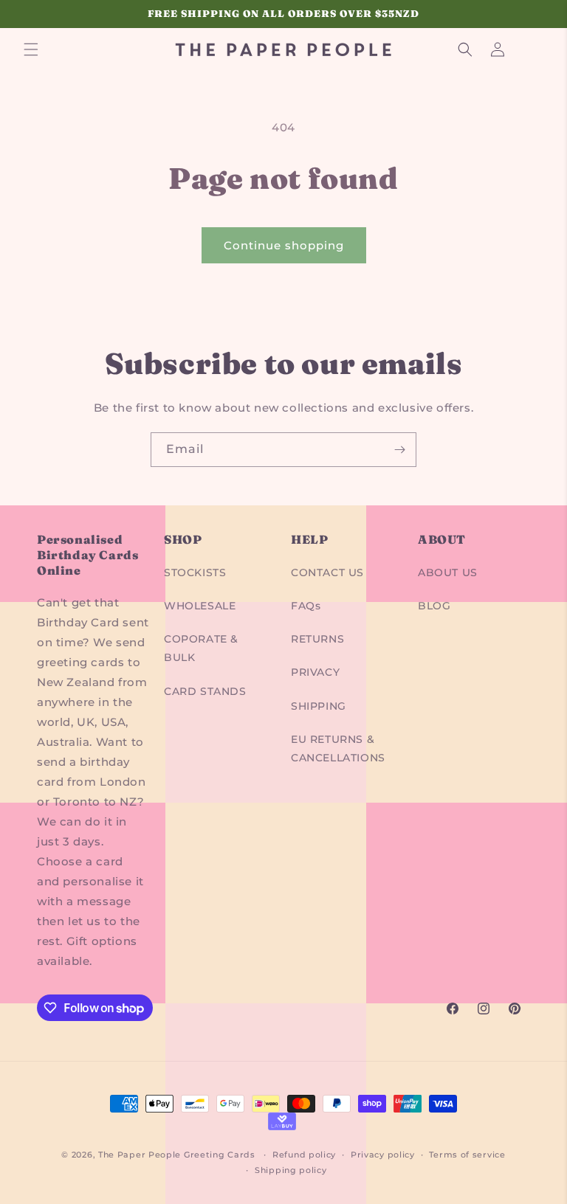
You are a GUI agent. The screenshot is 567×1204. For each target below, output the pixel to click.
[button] (31, 49)
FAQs (305, 605)
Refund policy (304, 1154)
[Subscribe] (399, 449)
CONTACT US (327, 572)
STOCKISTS (195, 572)
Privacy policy (383, 1154)
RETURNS (317, 639)
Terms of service (467, 1154)
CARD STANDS (205, 691)
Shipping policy (291, 1170)
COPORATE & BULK (201, 648)
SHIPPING (318, 706)
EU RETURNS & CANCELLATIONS (338, 748)
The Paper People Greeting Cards (176, 1154)
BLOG (434, 605)
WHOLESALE (200, 605)
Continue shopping (284, 245)
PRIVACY (315, 672)
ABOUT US (448, 572)
